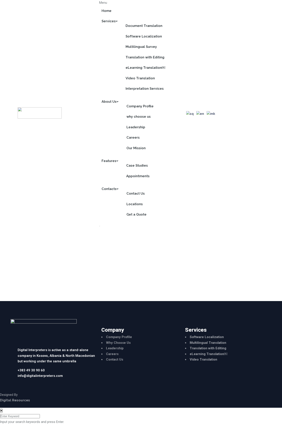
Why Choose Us (118, 343)
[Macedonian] (211, 114)
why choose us (138, 117)
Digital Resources (15, 400)
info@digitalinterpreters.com (40, 376)
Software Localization (144, 36)
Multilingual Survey (141, 47)
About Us (109, 102)
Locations (134, 204)
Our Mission (136, 148)
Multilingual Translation (208, 343)
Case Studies (137, 165)
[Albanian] (190, 114)
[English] (200, 114)
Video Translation (140, 78)
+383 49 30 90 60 (31, 370)
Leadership (135, 127)
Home (106, 11)
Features (109, 161)
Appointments (138, 176)
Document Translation (144, 26)
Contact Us (135, 193)
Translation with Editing (145, 57)
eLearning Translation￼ (145, 68)
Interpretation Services (145, 89)
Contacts (109, 189)
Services (109, 21)
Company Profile (140, 106)
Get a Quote (136, 214)
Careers (133, 138)
